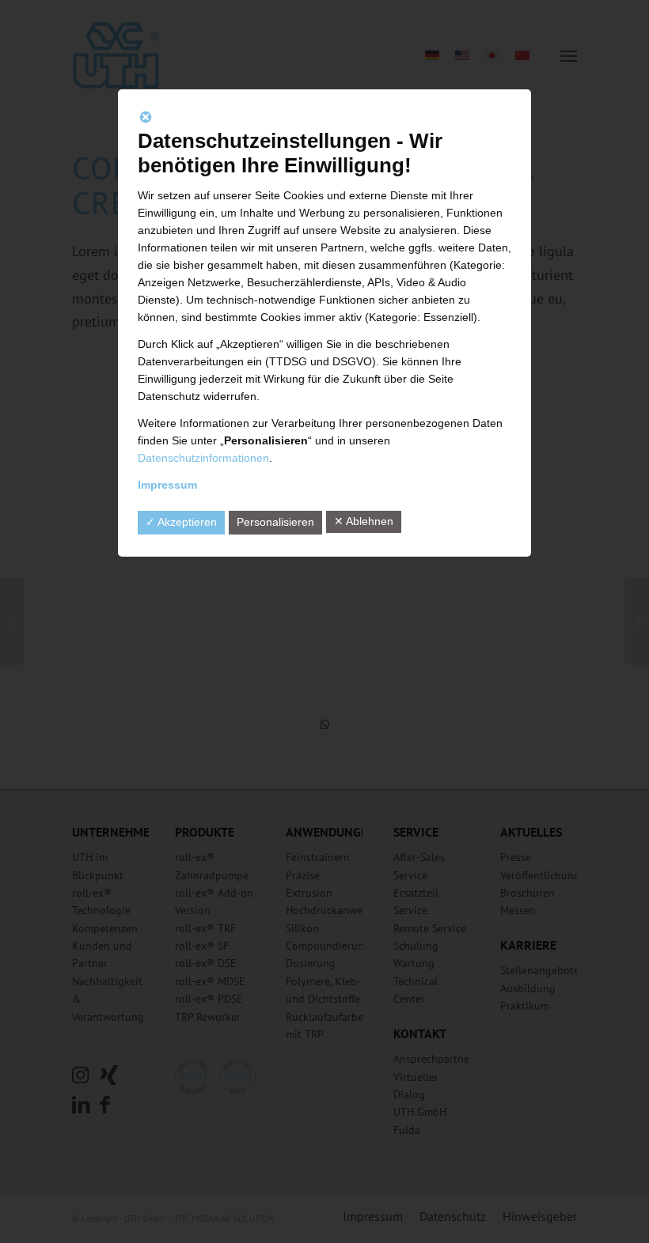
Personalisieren (275, 522)
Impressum (167, 484)
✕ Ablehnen (363, 521)
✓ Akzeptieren (181, 522)
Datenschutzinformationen (203, 457)
